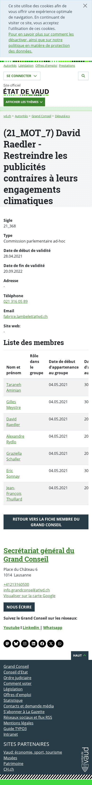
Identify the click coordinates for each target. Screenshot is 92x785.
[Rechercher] (83, 76)
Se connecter (19, 76)
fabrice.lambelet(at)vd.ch (26, 316)
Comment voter (18, 683)
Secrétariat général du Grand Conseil (39, 554)
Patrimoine (13, 763)
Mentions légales (18, 723)
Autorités (10, 65)
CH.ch (9, 769)
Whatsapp (52, 627)
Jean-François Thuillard (14, 493)
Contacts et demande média (29, 706)
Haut (78, 655)
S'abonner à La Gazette (24, 711)
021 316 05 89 (16, 301)
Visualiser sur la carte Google (29, 595)
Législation (25, 65)
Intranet (11, 734)
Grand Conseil (41, 116)
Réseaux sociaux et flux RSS (28, 717)
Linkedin (31, 627)
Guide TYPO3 (15, 728)
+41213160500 (16, 584)
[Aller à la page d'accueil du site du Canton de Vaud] (46, 90)
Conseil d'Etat (16, 672)
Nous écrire (19, 607)
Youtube (12, 627)
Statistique (13, 700)
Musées (10, 757)
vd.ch (7, 116)
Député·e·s (62, 116)
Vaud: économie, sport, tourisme (33, 752)
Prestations (67, 65)
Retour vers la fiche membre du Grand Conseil (46, 522)
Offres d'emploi (46, 65)
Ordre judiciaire (17, 677)
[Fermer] (85, 5)
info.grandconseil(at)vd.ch (27, 590)
